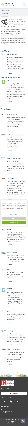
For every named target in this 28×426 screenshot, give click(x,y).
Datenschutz (7, 423)
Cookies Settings (14, 214)
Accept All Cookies (14, 222)
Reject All (14, 218)
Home (2, 10)
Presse (15, 423)
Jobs (12, 423)
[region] (14, 213)
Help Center (14, 393)
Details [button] (10, 73)
